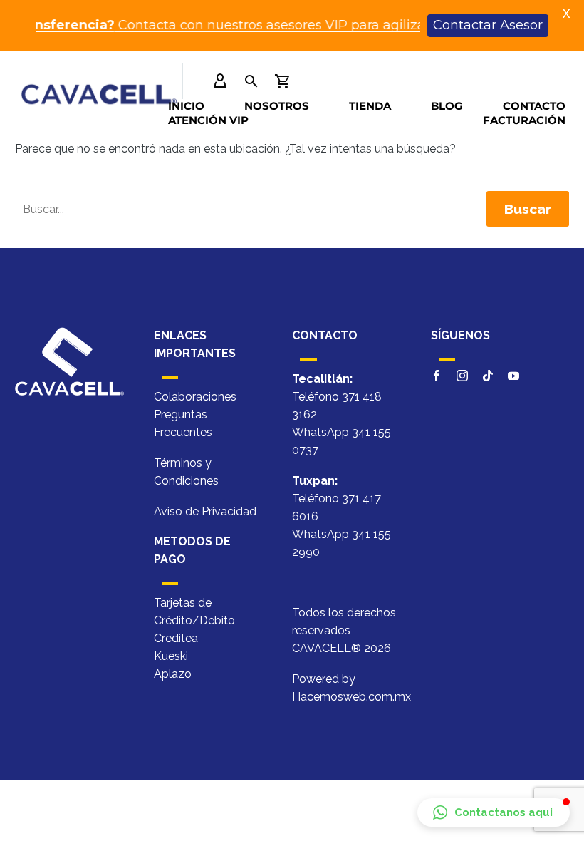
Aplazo (173, 674)
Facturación (524, 120)
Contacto (534, 106)
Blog (447, 106)
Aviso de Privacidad (205, 511)
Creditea (176, 638)
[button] (493, 812)
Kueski (171, 656)
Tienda (370, 106)
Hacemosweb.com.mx (351, 696)
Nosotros (276, 106)
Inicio (186, 106)
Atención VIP (208, 120)
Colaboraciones (195, 396)
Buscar (527, 209)
